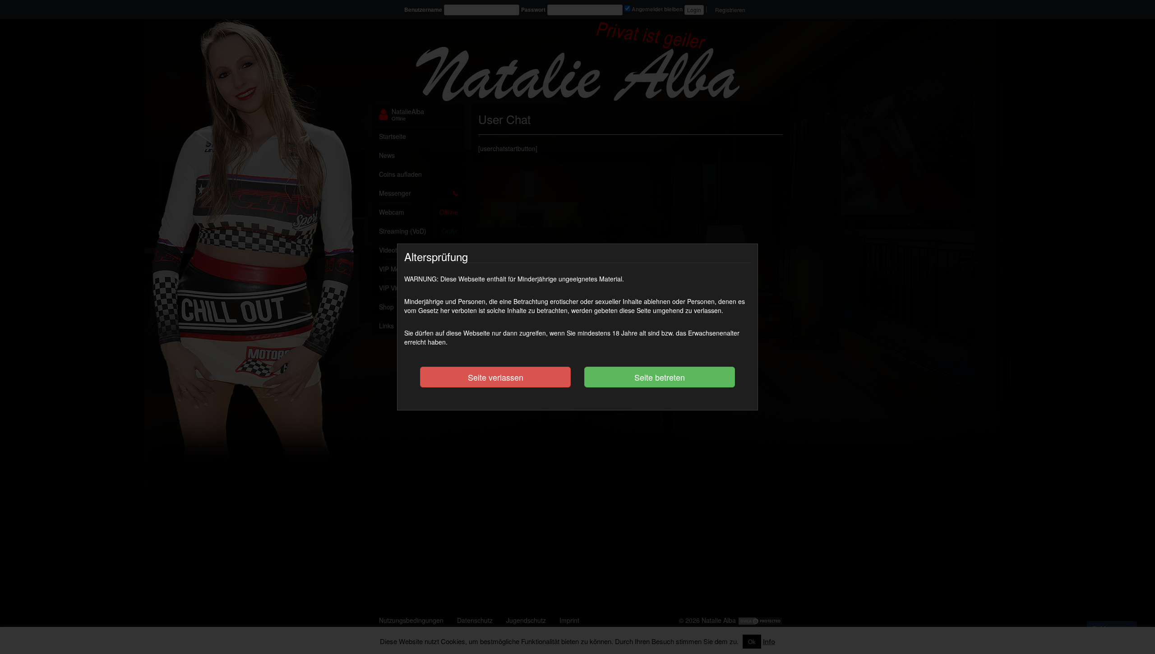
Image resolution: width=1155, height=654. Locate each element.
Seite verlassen (495, 377)
